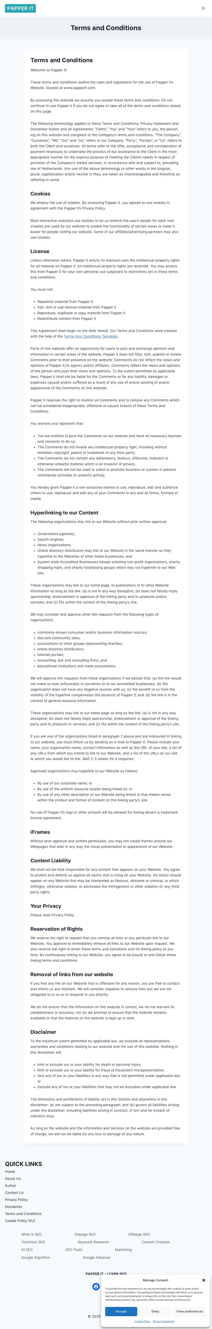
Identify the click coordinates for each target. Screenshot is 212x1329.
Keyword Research (93, 1242)
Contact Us (14, 1193)
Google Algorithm (35, 1257)
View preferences (189, 1311)
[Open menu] (203, 8)
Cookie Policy (143, 1321)
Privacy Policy (16, 1200)
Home (10, 1172)
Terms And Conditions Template (90, 336)
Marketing (123, 1250)
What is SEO (31, 1234)
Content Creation (156, 1242)
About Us (13, 1179)
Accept (121, 1311)
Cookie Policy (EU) (20, 1221)
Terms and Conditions (23, 1214)
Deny (155, 1311)
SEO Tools (73, 1250)
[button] (204, 1280)
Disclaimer (13, 1207)
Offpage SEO (139, 1234)
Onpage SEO (85, 1234)
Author (10, 1186)
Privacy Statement (163, 1321)
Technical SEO (33, 1242)
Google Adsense (96, 1257)
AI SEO (27, 1250)
